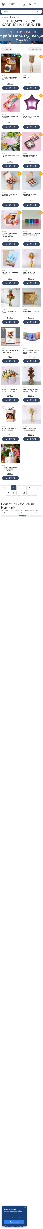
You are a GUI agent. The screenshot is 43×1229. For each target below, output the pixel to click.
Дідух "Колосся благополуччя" (29, 272)
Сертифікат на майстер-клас (10, 155)
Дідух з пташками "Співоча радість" (29, 428)
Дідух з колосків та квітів (9, 311)
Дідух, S (26, 76)
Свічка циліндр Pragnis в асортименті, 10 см (31, 233)
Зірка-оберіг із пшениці (31, 310)
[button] (18, 42)
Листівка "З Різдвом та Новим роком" (10, 350)
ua (9, 4)
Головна (5, 17)
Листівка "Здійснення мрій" (10, 272)
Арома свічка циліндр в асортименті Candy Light (31, 351)
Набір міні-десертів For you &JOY (10, 116)
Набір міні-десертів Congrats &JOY (30, 155)
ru (13, 4)
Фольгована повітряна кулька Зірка (31, 116)
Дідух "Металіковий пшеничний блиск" (30, 389)
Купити (11, 88)
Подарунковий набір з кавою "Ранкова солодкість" (10, 468)
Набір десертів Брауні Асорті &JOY (9, 194)
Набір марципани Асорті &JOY (29, 194)
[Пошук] (38, 11)
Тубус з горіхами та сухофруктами (9, 428)
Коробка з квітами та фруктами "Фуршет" (9, 389)
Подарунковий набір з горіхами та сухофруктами (10, 234)
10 (24, 493)
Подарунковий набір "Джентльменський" (9, 77)
